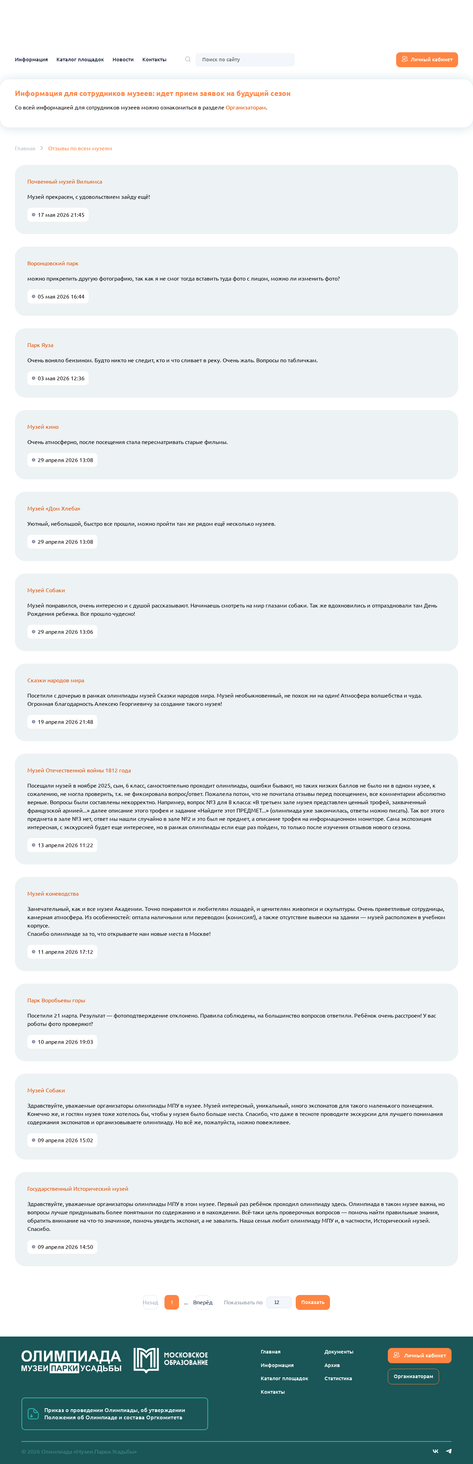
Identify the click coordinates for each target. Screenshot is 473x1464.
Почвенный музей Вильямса (64, 181)
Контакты (154, 59)
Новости (123, 59)
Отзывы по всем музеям (80, 148)
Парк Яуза (40, 345)
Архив (332, 1365)
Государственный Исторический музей (77, 1189)
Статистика (338, 1378)
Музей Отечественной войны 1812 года (79, 770)
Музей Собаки (46, 590)
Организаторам (246, 107)
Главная (25, 148)
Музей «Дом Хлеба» (53, 508)
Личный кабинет (432, 59)
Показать (312, 1302)
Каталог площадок (80, 59)
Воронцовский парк (53, 263)
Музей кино (43, 427)
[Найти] (188, 59)
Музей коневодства (53, 893)
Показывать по (243, 1302)
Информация (31, 59)
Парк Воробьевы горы (56, 1000)
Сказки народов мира (55, 680)
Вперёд (203, 1302)
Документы (339, 1352)
